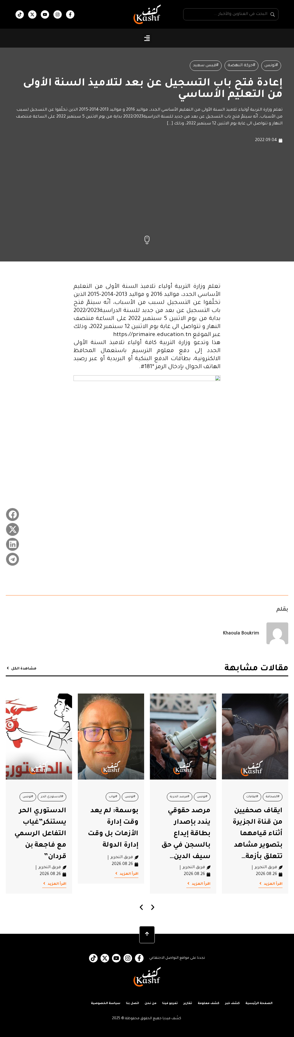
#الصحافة (272, 796)
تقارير (187, 1003)
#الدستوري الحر (52, 796)
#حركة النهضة (241, 65)
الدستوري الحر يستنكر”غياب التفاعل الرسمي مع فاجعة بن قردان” (40, 834)
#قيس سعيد (205, 65)
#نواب (113, 796)
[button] (147, 38)
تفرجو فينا (170, 1003)
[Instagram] (57, 14)
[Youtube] (45, 14)
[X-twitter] (32, 14)
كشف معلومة (208, 1003)
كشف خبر (232, 1003)
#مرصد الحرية (179, 796)
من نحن (150, 1003)
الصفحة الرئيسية (258, 1003)
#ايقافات (252, 796)
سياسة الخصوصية (105, 1003)
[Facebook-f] (70, 14)
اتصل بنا (132, 1003)
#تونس (271, 65)
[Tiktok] (20, 14)
